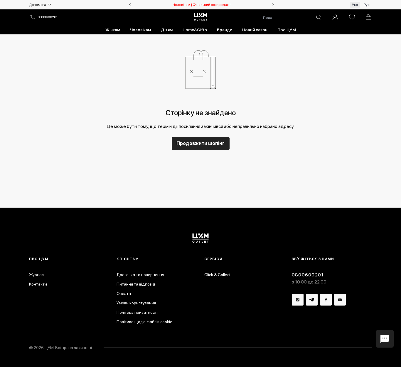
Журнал (36, 274)
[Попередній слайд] (129, 4)
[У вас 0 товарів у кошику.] (368, 17)
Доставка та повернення (140, 274)
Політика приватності (137, 312)
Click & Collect (217, 274)
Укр (355, 5)
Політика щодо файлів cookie (144, 321)
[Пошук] (318, 17)
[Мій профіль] (335, 17)
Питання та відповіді (136, 284)
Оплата (124, 293)
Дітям (167, 29)
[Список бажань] (351, 17)
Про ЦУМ (286, 29)
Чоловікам (140, 29)
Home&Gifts (195, 29)
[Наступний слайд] (273, 4)
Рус (367, 5)
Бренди (224, 29)
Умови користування (136, 303)
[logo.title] (201, 238)
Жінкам (112, 29)
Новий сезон (254, 29)
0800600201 (48, 17)
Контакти (38, 284)
